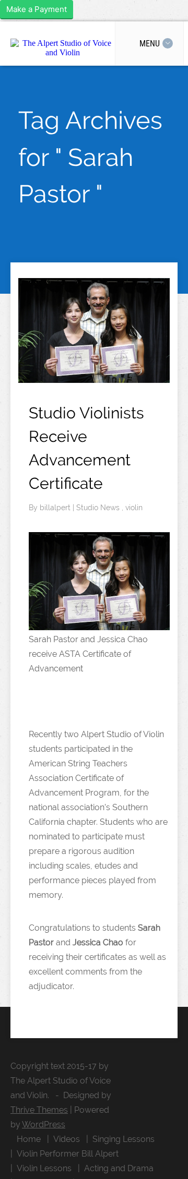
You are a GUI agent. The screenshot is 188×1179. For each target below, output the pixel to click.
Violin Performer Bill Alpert (68, 1154)
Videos (66, 1139)
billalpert (56, 507)
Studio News (99, 507)
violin (134, 507)
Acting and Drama (119, 1168)
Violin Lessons (44, 1168)
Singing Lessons (123, 1139)
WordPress (43, 1124)
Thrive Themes (39, 1110)
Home (29, 1139)
